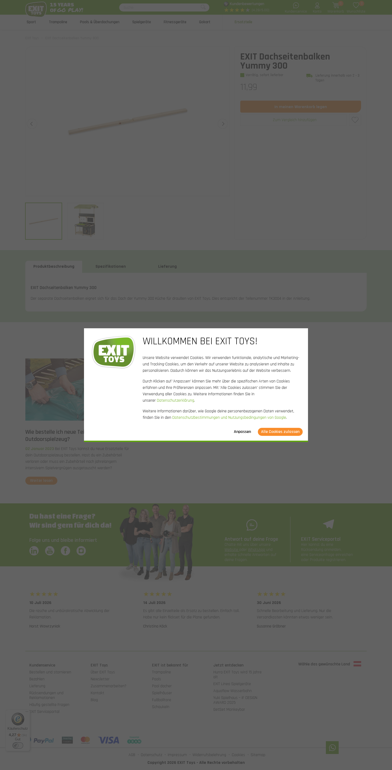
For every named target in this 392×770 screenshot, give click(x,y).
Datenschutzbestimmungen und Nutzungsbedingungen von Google (229, 417)
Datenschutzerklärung (175, 400)
